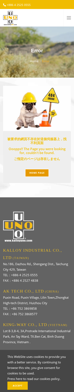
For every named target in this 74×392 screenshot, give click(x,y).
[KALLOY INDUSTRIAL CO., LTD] (10, 17)
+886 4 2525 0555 (18, 5)
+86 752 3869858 (24, 308)
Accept (17, 385)
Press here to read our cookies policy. (33, 379)
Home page (37, 172)
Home (34, 61)
